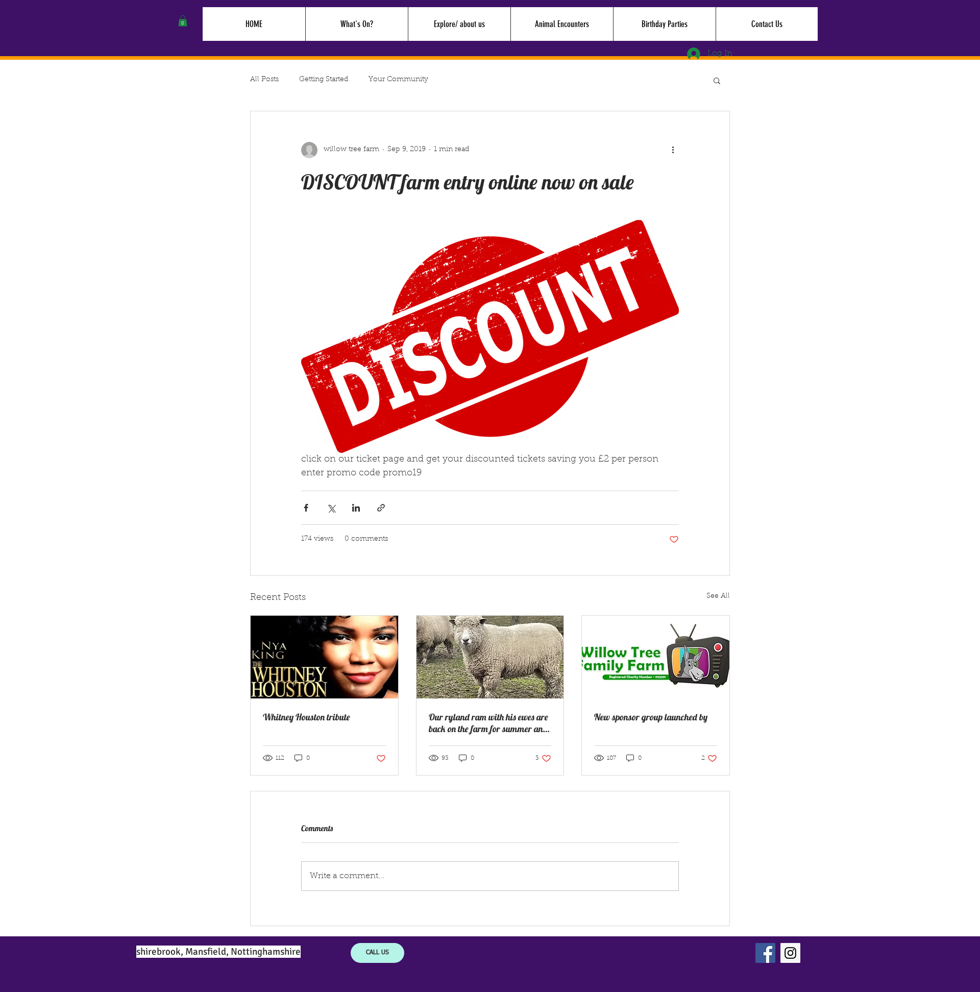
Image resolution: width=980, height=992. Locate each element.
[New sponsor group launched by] (655, 657)
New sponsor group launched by (650, 717)
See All (718, 596)
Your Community (398, 79)
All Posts (264, 79)
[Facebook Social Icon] (765, 953)
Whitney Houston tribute (306, 717)
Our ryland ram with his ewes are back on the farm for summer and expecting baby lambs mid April (488, 723)
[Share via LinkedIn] (356, 508)
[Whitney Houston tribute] (324, 657)
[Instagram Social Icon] (790, 953)
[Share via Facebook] (306, 508)
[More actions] (673, 150)
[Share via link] (381, 508)
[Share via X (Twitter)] (331, 508)
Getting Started (323, 79)
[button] (182, 21)
